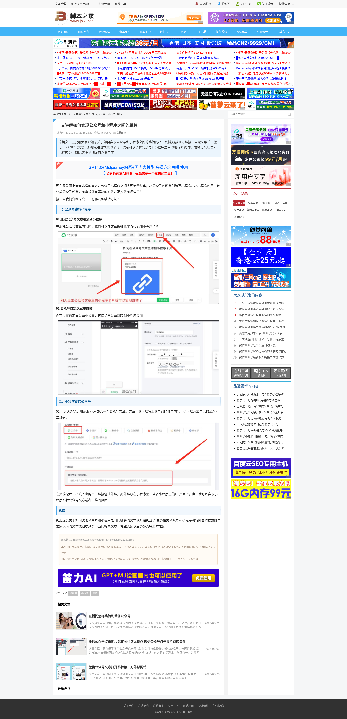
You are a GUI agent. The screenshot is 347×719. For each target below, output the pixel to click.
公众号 (73, 593)
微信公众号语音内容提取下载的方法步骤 (264, 309)
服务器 (182, 31)
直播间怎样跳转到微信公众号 (109, 616)
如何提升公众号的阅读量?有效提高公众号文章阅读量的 (271, 442)
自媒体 (79, 114)
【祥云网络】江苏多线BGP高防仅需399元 (262, 73)
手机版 (225, 3)
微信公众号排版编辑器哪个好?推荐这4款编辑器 (268, 327)
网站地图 (188, 705)
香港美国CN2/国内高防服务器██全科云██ (84, 83)
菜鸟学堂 (60, 3)
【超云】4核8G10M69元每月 (135, 78)
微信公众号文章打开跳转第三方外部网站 (117, 667)
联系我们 (158, 705)
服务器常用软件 (81, 3)
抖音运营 (253, 203)
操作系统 (221, 31)
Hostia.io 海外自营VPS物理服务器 (197, 57)
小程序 (84, 593)
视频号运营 (253, 210)
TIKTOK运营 (267, 203)
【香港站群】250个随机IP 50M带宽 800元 (143, 68)
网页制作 (83, 31)
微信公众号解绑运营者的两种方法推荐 (263, 351)
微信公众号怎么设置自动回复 (257, 345)
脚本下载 (145, 31)
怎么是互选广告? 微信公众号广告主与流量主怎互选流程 (271, 406)
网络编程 (104, 31)
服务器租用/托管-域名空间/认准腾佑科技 (261, 78)
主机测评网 (103, 3)
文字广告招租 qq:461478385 (194, 52)
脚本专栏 (124, 31)
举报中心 (245, 4)
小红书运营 (281, 203)
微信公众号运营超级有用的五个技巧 (259, 418)
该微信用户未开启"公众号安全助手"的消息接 (267, 333)
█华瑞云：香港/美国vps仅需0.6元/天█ (200, 78)
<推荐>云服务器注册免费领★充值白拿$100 (84, 52)
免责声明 (173, 705)
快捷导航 (285, 3)
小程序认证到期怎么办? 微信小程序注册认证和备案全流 (271, 394)
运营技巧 (281, 210)
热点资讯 (239, 217)
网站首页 (63, 31)
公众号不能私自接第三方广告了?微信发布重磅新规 (268, 436)
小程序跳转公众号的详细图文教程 (260, 315)
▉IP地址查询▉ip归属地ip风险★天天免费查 (144, 63)
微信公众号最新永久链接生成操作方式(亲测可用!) (270, 357)
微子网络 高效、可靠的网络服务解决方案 (202, 73)
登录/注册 (206, 3)
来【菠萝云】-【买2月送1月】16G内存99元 (84, 57)
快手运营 (239, 210)
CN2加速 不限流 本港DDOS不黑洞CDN (141, 52)
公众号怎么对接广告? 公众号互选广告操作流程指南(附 (270, 412)
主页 (70, 114)
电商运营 (267, 210)
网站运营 (242, 31)
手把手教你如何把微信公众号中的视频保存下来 (268, 321)
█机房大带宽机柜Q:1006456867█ (257, 57)
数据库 (164, 31)
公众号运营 (92, 114)
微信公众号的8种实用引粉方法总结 (258, 400)
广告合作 (143, 705)
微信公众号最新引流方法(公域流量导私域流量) (266, 430)
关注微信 (267, 3)
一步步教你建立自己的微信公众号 (258, 424)
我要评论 (121, 132)
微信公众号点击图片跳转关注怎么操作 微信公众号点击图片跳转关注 (137, 641)
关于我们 (129, 705)
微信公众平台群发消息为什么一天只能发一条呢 (266, 448)
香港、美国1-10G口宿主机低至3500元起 (201, 68)
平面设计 (262, 31)
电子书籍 (201, 31)
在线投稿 (218, 705)
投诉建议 (203, 705)
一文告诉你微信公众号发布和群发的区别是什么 (268, 303)
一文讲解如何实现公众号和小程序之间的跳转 (267, 339)
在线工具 (120, 3)
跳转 (95, 593)
